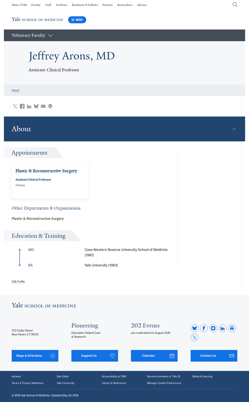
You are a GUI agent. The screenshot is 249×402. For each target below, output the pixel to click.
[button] (124, 35)
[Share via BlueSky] (36, 106)
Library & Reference (114, 383)
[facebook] (204, 328)
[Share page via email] (43, 106)
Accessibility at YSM (114, 376)
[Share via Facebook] (22, 106)
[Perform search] (235, 5)
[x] (194, 337)
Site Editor (63, 376)
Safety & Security (202, 376)
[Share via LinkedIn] (29, 106)
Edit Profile (18, 281)
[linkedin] (222, 328)
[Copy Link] (234, 129)
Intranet (16, 376)
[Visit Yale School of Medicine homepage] (44, 306)
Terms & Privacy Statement (28, 383)
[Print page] (50, 106)
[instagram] (213, 328)
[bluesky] (194, 328)
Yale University (66, 383)
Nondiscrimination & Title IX (163, 376)
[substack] (232, 328)
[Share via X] (15, 106)
